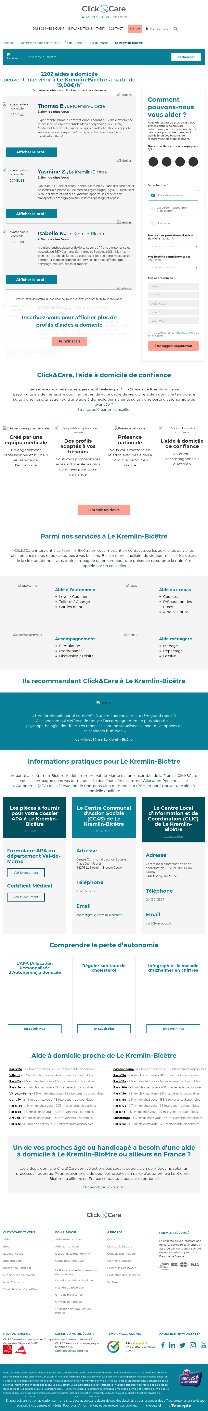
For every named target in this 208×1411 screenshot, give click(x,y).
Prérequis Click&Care (121, 1267)
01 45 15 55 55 (85, 891)
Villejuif (14, 1075)
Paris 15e (119, 1093)
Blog (6, 1246)
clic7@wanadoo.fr (158, 923)
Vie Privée (114, 1282)
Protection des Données (123, 1275)
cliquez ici (153, 1405)
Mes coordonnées (160, 278)
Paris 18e (15, 1106)
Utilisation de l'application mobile (73, 1310)
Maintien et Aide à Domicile (74, 1280)
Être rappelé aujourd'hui (173, 346)
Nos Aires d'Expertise (69, 1287)
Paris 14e (119, 1081)
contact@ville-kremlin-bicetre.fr (99, 915)
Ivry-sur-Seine (123, 1069)
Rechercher (186, 57)
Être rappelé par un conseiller (104, 409)
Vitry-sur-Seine (20, 1093)
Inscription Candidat (17, 1267)
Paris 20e (120, 1087)
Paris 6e (15, 1112)
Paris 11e (15, 1081)
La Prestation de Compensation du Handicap (76, 1272)
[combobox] (96, 57)
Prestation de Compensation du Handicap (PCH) (103, 786)
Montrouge (121, 1118)
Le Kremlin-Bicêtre (129, 43)
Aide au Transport (67, 1246)
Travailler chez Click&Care (20, 1289)
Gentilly (15, 1099)
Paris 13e (15, 1069)
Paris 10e (119, 1106)
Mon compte (159, 28)
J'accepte (181, 1405)
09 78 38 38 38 (97, 17)
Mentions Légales (119, 1260)
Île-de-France (74, 43)
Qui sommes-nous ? (48, 28)
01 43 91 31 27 (155, 900)
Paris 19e (119, 1099)
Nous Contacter (13, 1282)
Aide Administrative (68, 1239)
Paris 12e (119, 1075)
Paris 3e (15, 1124)
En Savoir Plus (34, 831)
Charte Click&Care (119, 1246)
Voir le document (26, 873)
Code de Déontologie (121, 1253)
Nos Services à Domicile (19, 1275)
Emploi (135, 28)
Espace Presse (13, 1253)
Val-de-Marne (99, 43)
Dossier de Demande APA (72, 1253)
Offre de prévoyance (69, 1294)
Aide (6, 1239)
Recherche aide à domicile (39, 43)
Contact (116, 28)
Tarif (100, 28)
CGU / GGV (114, 1239)
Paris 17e (119, 1124)
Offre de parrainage (68, 1301)
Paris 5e (15, 1087)
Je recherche (157, 185)
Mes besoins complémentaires (169, 256)
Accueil (9, 43)
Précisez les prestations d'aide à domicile (170, 237)
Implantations (80, 28)
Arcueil (14, 1118)
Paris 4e (119, 1112)
